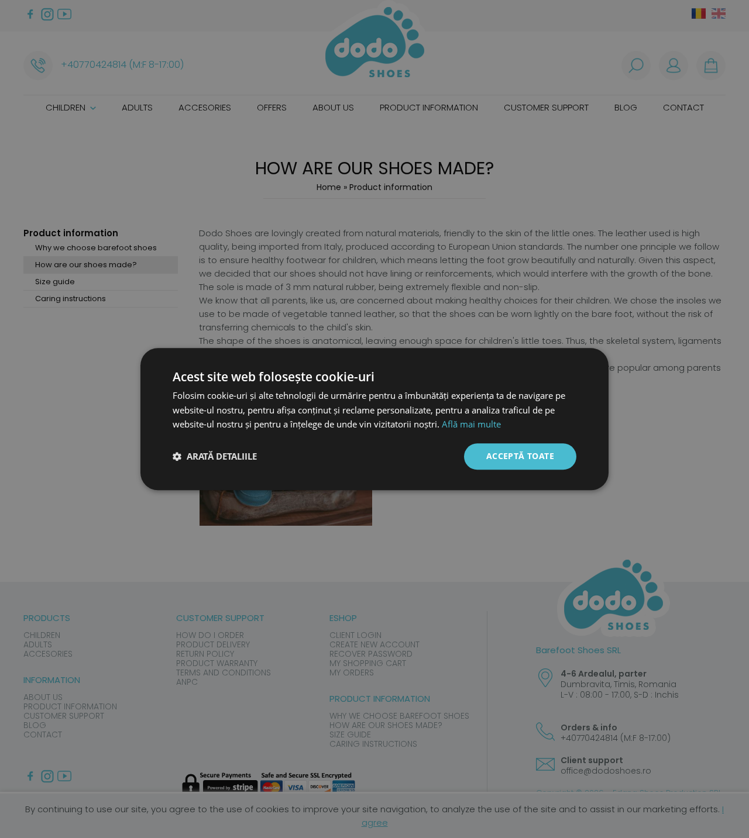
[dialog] (374, 419)
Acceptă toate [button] (520, 455)
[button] (215, 456)
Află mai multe (471, 424)
